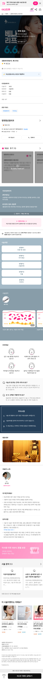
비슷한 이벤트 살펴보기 (24, 676)
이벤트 (6, 14)
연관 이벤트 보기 (21, 42)
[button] (31, 137)
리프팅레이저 (6, 111)
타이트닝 (15, 111)
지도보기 (12, 137)
